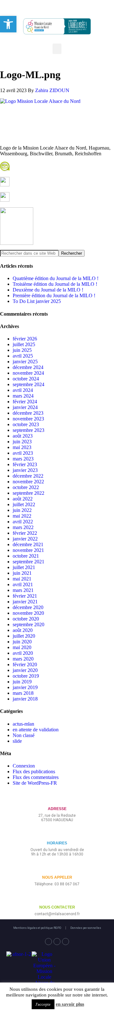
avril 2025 (23, 356)
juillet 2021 (24, 567)
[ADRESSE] (57, 798)
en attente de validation (36, 729)
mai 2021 (22, 578)
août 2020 (23, 630)
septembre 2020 (28, 624)
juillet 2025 (24, 344)
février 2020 (25, 664)
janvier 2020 (25, 670)
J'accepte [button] (43, 1004)
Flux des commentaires (36, 777)
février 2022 (25, 533)
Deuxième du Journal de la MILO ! (48, 289)
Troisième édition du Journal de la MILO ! (55, 284)
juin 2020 (22, 641)
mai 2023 (22, 447)
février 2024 (25, 401)
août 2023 (23, 436)
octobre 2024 (26, 378)
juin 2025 (22, 350)
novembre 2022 (28, 481)
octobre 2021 (26, 556)
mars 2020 (23, 658)
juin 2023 (22, 441)
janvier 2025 (25, 361)
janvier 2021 (25, 601)
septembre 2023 (28, 430)
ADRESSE (57, 809)
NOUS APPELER (57, 877)
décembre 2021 (28, 544)
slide (17, 741)
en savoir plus (70, 1004)
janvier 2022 (25, 538)
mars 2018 (23, 693)
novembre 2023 (28, 418)
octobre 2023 (26, 424)
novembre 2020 (28, 613)
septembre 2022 (28, 493)
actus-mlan (23, 724)
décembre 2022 (28, 476)
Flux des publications (34, 771)
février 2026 (25, 338)
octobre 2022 (26, 487)
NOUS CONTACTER (57, 907)
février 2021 (25, 596)
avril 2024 (23, 390)
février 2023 (25, 464)
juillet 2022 (24, 504)
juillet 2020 (24, 636)
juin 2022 (22, 510)
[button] (57, 49)
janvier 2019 (25, 687)
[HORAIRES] (57, 833)
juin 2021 (22, 573)
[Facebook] (48, 941)
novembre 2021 (28, 550)
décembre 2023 (28, 413)
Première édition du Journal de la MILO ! (54, 295)
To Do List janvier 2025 (37, 301)
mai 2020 (22, 647)
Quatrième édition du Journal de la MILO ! (55, 278)
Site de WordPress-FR (35, 783)
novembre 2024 (28, 373)
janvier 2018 (25, 698)
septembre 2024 (28, 384)
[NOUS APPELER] (57, 867)
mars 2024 (23, 396)
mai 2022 (22, 516)
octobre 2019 (26, 676)
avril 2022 (23, 521)
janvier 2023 (25, 470)
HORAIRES (57, 843)
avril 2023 (23, 453)
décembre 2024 (28, 367)
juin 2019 (22, 681)
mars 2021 (23, 590)
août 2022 (23, 498)
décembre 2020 (28, 607)
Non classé (24, 735)
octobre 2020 (26, 618)
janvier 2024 (25, 407)
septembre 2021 (28, 561)
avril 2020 (23, 653)
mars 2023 (23, 458)
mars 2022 (23, 527)
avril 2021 (23, 584)
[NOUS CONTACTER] (57, 897)
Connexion (24, 765)
